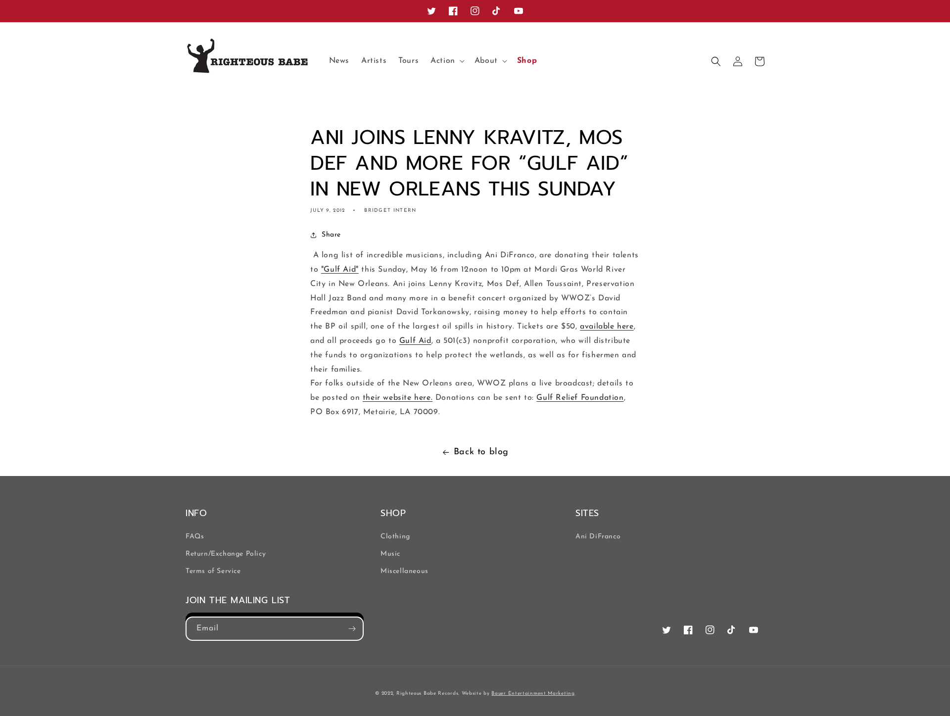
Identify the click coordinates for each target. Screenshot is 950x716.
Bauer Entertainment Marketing (532, 693)
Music (390, 554)
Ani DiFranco (597, 536)
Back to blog (481, 452)
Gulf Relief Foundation (579, 398)
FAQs (195, 536)
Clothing (395, 536)
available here (606, 327)
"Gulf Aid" (340, 270)
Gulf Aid (415, 341)
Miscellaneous (404, 571)
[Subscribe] (352, 629)
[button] (447, 61)
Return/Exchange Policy (226, 554)
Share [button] (331, 235)
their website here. (397, 398)
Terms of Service (213, 571)
